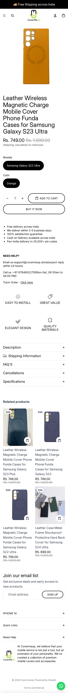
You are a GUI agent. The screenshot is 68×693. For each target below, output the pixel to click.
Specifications (14, 381)
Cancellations (13, 373)
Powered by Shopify (45, 680)
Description (12, 347)
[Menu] (4, 15)
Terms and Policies (34, 687)
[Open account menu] (55, 15)
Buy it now (34, 209)
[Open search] (12, 15)
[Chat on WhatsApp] (61, 686)
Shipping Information (24, 356)
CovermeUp (27, 680)
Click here (27, 282)
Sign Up (52, 594)
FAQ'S (7, 364)
